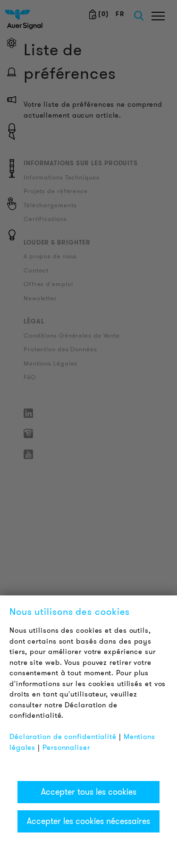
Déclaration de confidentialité (63, 736)
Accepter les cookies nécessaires (88, 821)
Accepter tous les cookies (88, 792)
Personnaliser (66, 747)
